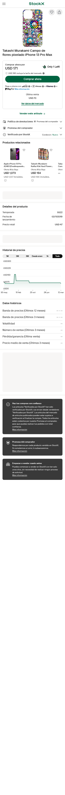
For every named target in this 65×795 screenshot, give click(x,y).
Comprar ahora (32, 79)
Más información (22, 89)
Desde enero (37, 256)
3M (17, 256)
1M (7, 256)
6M (27, 256)
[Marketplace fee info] (43, 73)
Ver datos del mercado (32, 103)
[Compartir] (59, 12)
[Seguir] (24, 150)
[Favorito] (52, 12)
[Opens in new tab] (29, 86)
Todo (57, 256)
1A (47, 256)
